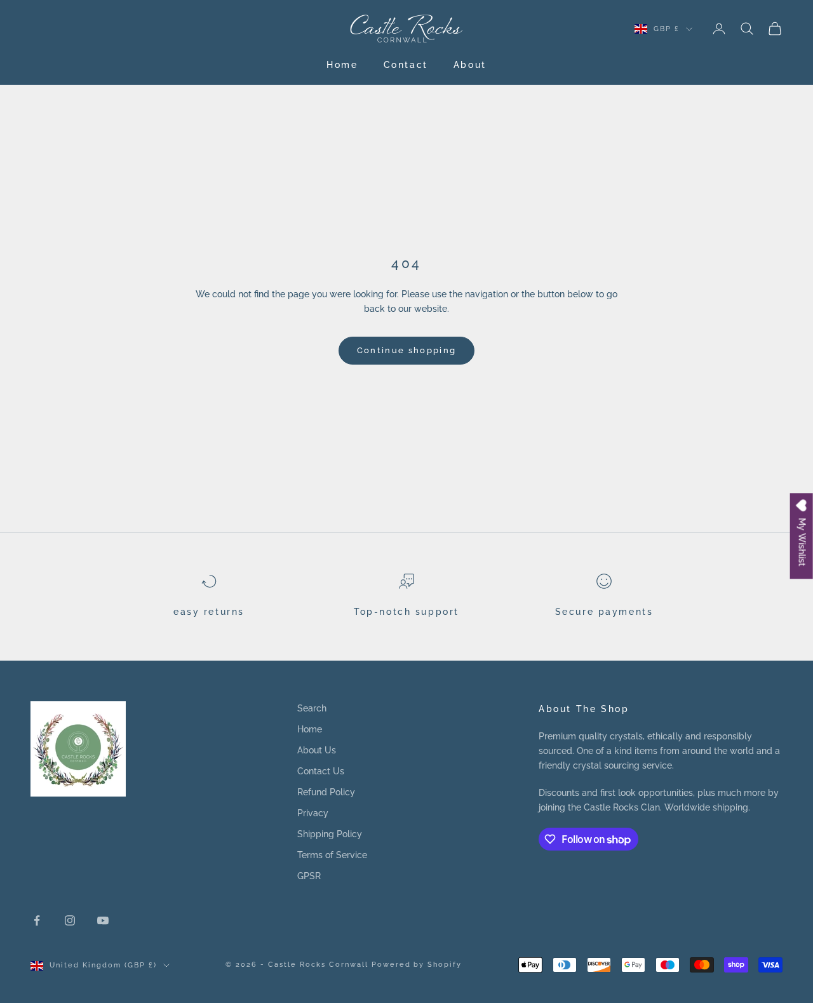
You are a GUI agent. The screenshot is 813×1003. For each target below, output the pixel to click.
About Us (316, 750)
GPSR (309, 876)
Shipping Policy (329, 834)
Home (342, 64)
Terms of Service (332, 855)
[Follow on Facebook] (36, 920)
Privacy (312, 813)
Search (311, 708)
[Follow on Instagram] (70, 920)
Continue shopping (407, 350)
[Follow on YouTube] (103, 920)
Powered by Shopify (417, 964)
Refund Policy (326, 792)
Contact (406, 64)
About (470, 64)
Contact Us (320, 771)
